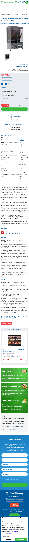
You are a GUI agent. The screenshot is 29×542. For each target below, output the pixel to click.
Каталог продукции (14, 14)
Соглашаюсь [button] (21, 539)
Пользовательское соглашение (14, 501)
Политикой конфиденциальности (11, 480)
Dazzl (12, 355)
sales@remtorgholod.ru (14, 446)
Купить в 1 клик (23, 105)
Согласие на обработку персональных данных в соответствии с (15, 479)
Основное (4, 23)
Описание (23, 23)
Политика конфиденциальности (14, 499)
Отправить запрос (14, 485)
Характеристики (14, 23)
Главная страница (5, 14)
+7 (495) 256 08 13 (14, 511)
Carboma (22, 140)
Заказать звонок (6, 79)
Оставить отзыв (6, 323)
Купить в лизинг (14, 109)
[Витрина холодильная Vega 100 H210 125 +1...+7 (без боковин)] (14, 340)
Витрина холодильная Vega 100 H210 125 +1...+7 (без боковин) (13, 350)
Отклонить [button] (8, 539)
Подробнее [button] (5, 536)
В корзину (5, 105)
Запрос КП (15, 120)
